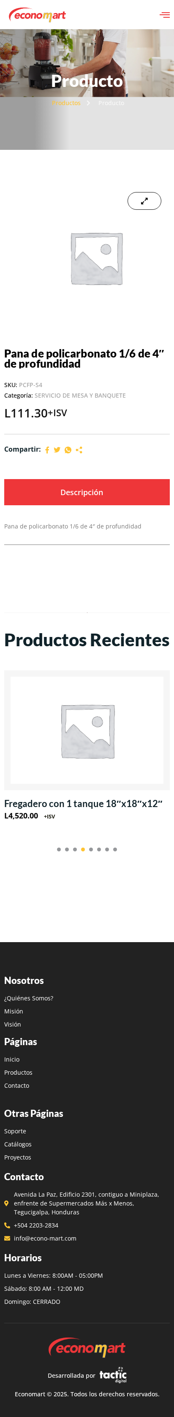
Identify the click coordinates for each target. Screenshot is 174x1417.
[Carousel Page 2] (67, 849)
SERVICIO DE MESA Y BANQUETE (80, 395)
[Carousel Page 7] (107, 849)
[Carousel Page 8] (115, 849)
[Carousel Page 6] (99, 849)
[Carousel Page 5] (91, 849)
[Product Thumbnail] (144, 201)
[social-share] (47, 449)
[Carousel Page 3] (75, 849)
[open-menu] (165, 15)
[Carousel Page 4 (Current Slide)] (83, 849)
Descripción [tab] (81, 492)
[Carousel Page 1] (59, 849)
